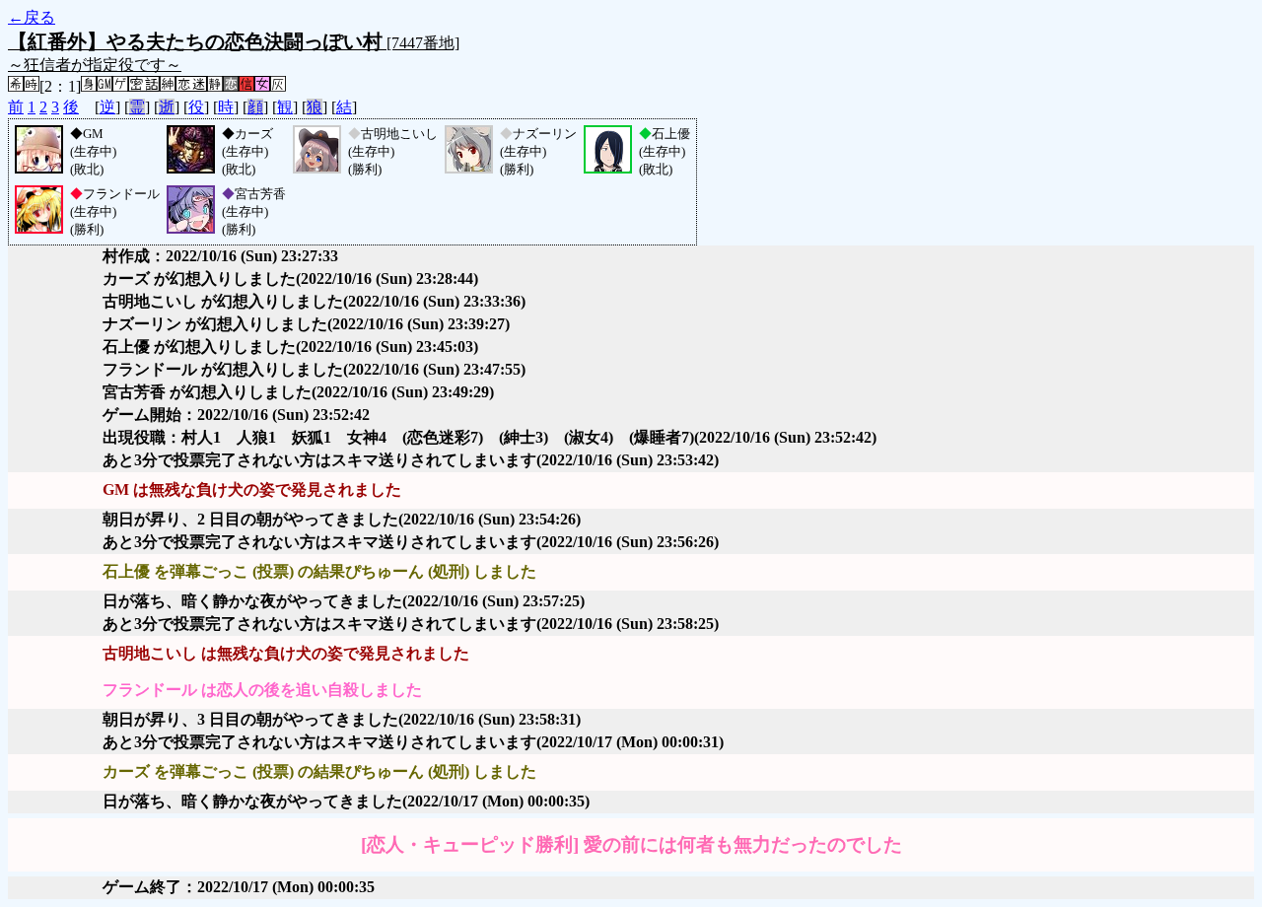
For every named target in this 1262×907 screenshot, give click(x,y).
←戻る (31, 17)
